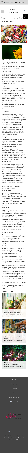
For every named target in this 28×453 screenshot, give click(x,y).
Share (25, 17)
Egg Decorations (11, 188)
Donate (4, 109)
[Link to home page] (8, 2)
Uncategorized (4, 14)
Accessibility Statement (12, 437)
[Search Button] (25, 11)
